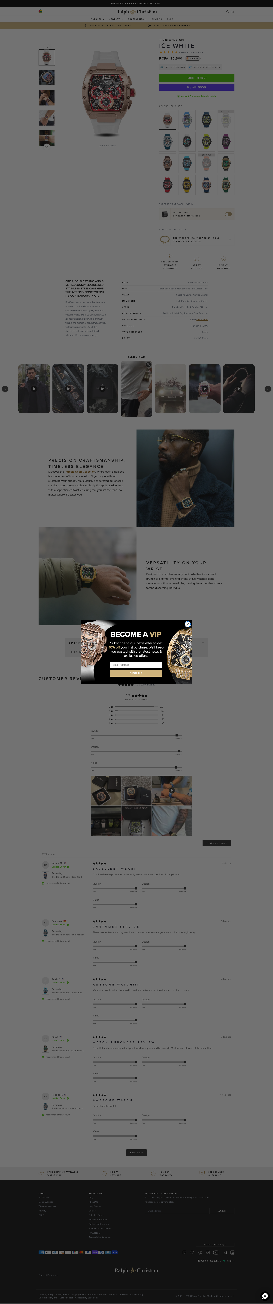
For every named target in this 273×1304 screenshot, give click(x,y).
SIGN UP (136, 673)
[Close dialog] (188, 624)
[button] (265, 1296)
